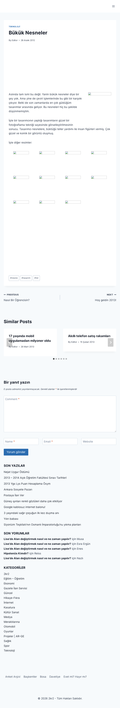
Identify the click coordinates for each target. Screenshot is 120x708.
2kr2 (6, 573)
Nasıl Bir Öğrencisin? (17, 297)
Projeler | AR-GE (14, 636)
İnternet (8, 602)
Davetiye (54, 676)
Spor (7, 645)
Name (10, 441)
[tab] (54, 359)
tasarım (26, 278)
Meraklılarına (12, 621)
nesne (14, 278)
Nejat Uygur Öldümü (16, 472)
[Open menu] (113, 6)
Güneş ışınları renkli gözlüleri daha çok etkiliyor (33, 501)
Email (48, 441)
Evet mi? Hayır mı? (75, 676)
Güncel (8, 593)
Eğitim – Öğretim (14, 578)
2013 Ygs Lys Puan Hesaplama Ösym (27, 483)
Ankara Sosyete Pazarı (18, 489)
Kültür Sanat (11, 612)
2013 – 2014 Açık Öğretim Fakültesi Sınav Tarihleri (35, 477)
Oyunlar (8, 631)
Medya (8, 617)
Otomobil (9, 626)
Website (88, 441)
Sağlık (7, 641)
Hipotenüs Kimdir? (16, 553)
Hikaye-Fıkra (12, 597)
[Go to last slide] (9, 342)
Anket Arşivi (12, 676)
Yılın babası (11, 518)
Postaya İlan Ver (14, 495)
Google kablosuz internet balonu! (24, 507)
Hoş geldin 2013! (105, 297)
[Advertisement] (60, 69)
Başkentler (30, 676)
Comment (12, 399)
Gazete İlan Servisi (15, 588)
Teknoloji (14, 26)
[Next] (110, 342)
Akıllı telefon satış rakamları (89, 336)
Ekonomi (9, 583)
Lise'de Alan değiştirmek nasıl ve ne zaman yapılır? (37, 539)
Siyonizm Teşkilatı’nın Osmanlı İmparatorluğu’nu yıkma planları (42, 524)
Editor (15, 40)
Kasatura (9, 607)
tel (36, 278)
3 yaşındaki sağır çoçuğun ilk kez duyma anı (31, 513)
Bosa (43, 676)
